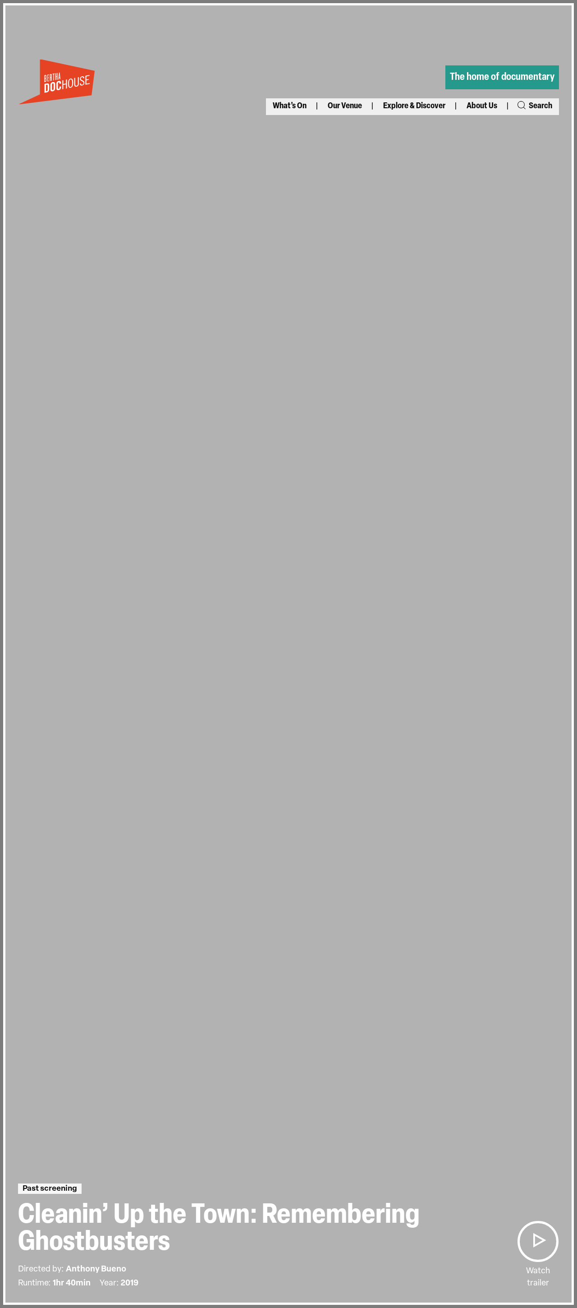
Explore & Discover (414, 106)
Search (539, 106)
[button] (538, 1241)
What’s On (290, 106)
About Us (482, 106)
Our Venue (345, 106)
